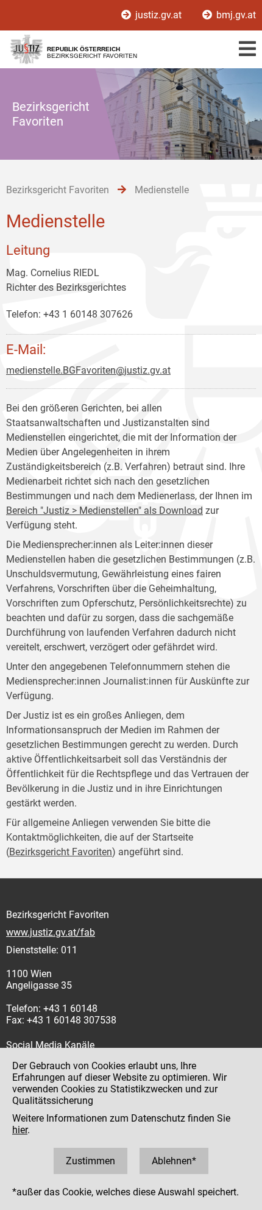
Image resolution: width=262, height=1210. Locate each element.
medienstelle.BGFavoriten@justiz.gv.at (88, 370)
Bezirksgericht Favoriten (60, 852)
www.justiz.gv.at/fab (50, 932)
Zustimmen (90, 1161)
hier (19, 1130)
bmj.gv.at (235, 15)
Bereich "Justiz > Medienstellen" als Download (104, 510)
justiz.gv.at (158, 15)
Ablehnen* (174, 1161)
